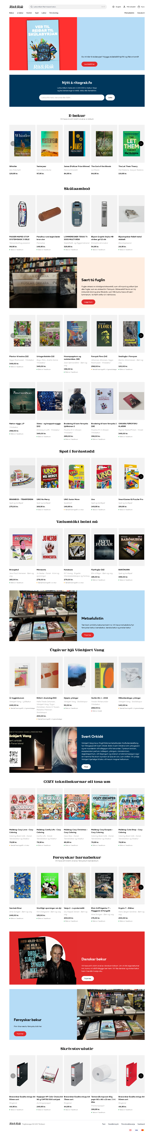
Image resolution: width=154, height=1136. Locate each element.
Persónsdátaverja (128, 1124)
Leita (110, 97)
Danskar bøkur (94, 959)
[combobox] (67, 7)
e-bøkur (20, 13)
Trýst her (87, 635)
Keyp (86, 767)
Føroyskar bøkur (27, 1020)
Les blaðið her (89, 64)
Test (103, 1124)
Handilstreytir (113, 1124)
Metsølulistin (129, 13)
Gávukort (141, 13)
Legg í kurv (88, 302)
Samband (141, 1124)
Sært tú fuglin (93, 280)
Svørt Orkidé (92, 736)
